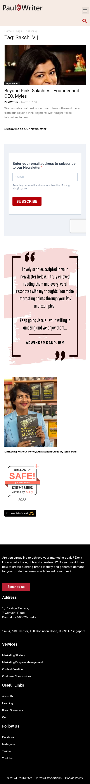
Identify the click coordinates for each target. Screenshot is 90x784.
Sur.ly (29, 491)
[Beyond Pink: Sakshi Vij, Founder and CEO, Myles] (45, 65)
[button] (85, 10)
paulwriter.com (22, 482)
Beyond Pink (12, 83)
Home (8, 31)
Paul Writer (11, 102)
